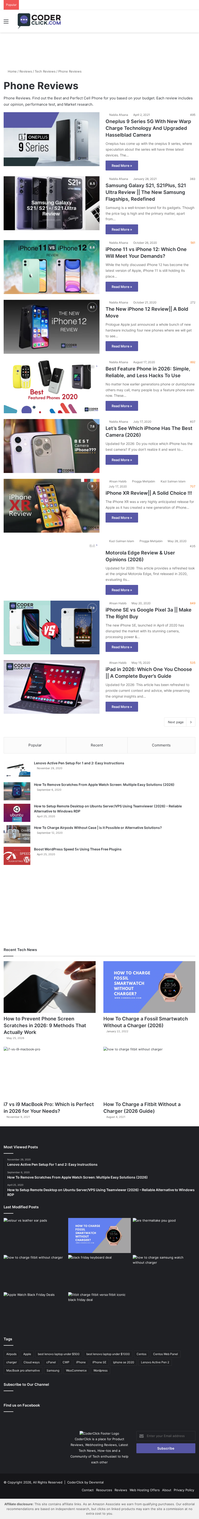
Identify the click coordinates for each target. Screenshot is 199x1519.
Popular (35, 745)
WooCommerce (76, 1370)
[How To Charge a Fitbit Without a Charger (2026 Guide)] (149, 1073)
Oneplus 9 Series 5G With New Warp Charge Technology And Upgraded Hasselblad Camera (148, 128)
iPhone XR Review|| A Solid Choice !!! (149, 493)
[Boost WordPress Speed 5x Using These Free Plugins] (17, 856)
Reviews (25, 71)
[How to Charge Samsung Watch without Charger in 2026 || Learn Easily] (164, 1272)
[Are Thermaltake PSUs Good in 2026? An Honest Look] (164, 1235)
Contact (88, 1490)
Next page (176, 722)
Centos (141, 1354)
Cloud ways (32, 1362)
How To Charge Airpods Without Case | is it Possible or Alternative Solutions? (98, 828)
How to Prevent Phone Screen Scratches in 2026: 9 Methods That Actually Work (45, 1025)
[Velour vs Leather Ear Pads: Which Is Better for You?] (35, 1235)
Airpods (11, 1354)
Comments (161, 745)
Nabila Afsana (118, 115)
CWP (66, 1362)
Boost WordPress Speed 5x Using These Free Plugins (78, 849)
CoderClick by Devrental (85, 1482)
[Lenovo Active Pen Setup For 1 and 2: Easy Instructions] (17, 770)
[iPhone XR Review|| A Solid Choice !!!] (52, 506)
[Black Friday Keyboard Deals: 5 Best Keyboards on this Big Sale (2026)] (99, 1272)
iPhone (81, 1362)
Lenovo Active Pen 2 (155, 1362)
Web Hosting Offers (145, 1490)
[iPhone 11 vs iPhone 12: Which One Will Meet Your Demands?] (52, 267)
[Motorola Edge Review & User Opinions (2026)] (52, 565)
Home (12, 71)
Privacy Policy (184, 1490)
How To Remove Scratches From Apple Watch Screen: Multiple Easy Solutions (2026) (104, 784)
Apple (27, 1354)
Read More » (122, 165)
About (166, 1490)
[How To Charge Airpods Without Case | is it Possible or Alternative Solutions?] (17, 834)
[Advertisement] (99, 48)
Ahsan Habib (117, 481)
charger (11, 1362)
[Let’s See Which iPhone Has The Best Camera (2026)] (52, 446)
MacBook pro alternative (23, 1370)
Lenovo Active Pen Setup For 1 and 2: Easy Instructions (79, 763)
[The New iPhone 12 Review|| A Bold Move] (52, 327)
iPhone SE (99, 1362)
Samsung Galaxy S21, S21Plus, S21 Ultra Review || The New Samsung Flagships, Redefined (146, 192)
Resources (104, 1490)
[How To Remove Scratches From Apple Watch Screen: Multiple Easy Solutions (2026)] (17, 791)
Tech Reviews (45, 71)
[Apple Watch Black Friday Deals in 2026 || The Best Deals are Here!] (35, 1309)
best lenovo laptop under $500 (59, 1354)
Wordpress (100, 1370)
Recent (97, 745)
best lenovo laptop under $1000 (108, 1354)
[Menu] (6, 23)
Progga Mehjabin (143, 481)
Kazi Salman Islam (173, 481)
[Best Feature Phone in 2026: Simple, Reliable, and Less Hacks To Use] (52, 386)
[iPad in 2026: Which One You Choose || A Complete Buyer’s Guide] (52, 687)
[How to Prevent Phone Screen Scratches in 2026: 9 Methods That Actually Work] (50, 987)
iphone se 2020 (123, 1362)
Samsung (53, 1370)
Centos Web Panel (165, 1354)
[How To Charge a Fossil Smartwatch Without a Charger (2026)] (149, 987)
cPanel (51, 1362)
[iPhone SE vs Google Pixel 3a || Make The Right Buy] (52, 627)
